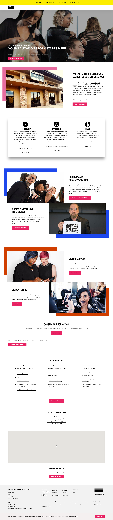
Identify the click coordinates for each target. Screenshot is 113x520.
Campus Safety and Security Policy (58, 368)
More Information (73, 516)
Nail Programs (44, 495)
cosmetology (94, 83)
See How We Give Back (20, 228)
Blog (73, 490)
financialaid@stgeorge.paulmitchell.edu (56, 422)
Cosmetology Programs (45, 492)
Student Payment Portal (17, 344)
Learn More (17, 304)
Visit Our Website (79, 104)
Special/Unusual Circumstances (25, 368)
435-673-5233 (55, 423)
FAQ (18, 377)
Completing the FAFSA (56, 493)
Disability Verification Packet (56, 365)
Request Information (16, 58)
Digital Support (65, 495)
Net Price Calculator (55, 495)
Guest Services (75, 489)
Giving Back (64, 492)
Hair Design (43, 494)
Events (74, 492)
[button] (56, 446)
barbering (75, 84)
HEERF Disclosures (54, 375)
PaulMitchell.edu (100, 494)
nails (99, 83)
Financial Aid (54, 492)
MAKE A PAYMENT (56, 476)
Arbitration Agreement (87, 375)
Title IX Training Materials (23, 381)
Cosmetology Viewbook (55, 372)
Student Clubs (64, 493)
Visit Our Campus (56, 401)
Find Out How (75, 273)
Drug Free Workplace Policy (89, 368)
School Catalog (86, 372)
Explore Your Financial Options (80, 198)
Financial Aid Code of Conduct (90, 365)
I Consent (99, 516)
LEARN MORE (25, 152)
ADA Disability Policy (22, 365)
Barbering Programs (45, 491)
